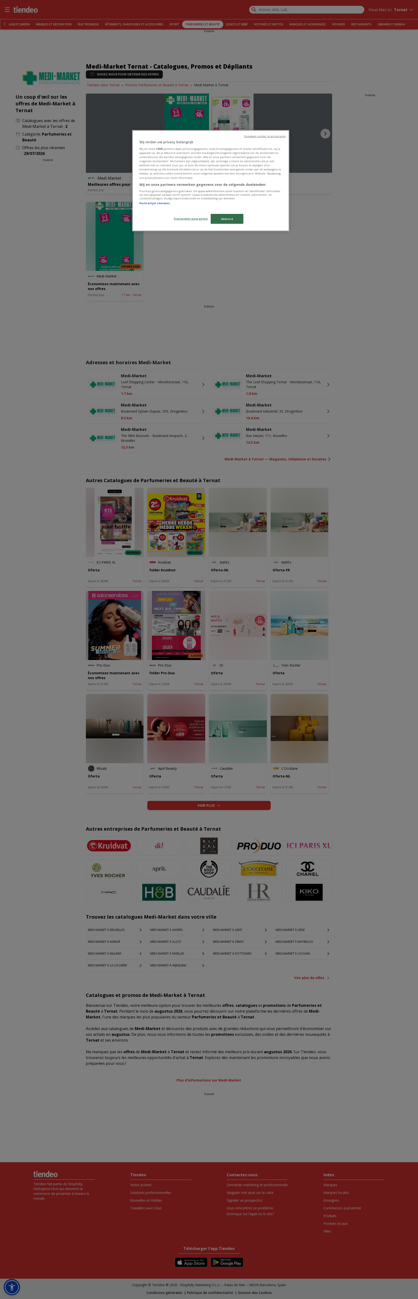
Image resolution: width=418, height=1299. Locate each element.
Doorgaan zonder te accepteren (265, 136)
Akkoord (227, 219)
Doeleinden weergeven (191, 218)
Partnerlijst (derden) (154, 203)
